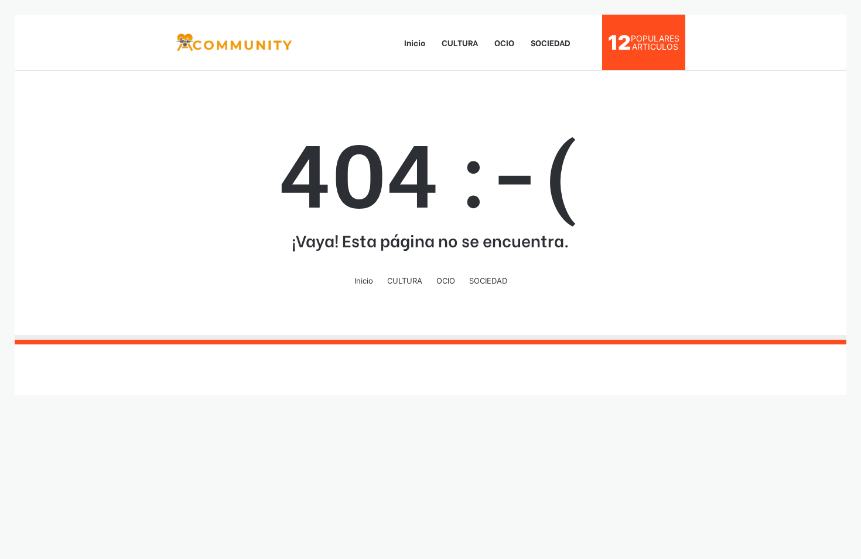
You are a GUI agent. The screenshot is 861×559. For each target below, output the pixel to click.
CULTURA (460, 42)
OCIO (504, 42)
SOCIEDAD (550, 42)
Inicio (414, 42)
